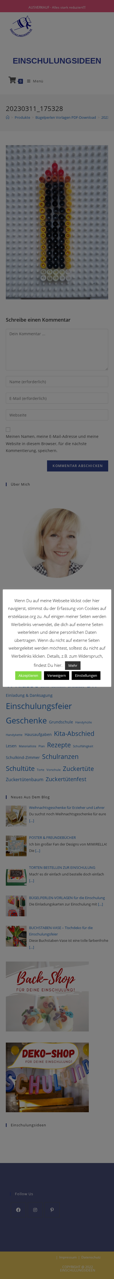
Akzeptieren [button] (28, 675)
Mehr (72, 665)
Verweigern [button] (56, 675)
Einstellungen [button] (86, 675)
